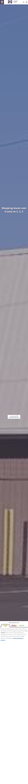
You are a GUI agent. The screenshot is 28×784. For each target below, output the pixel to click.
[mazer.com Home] (10, 2)
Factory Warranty (15, 417)
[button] (23, 2)
